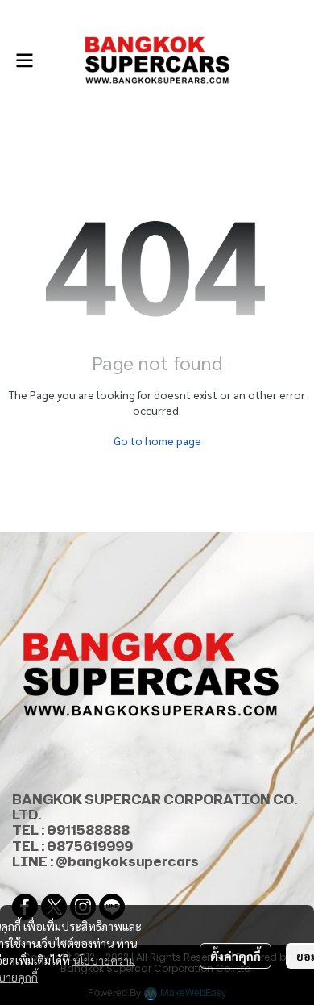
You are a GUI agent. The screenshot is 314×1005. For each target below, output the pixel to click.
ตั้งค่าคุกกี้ (235, 956)
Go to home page (157, 440)
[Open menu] (24, 60)
